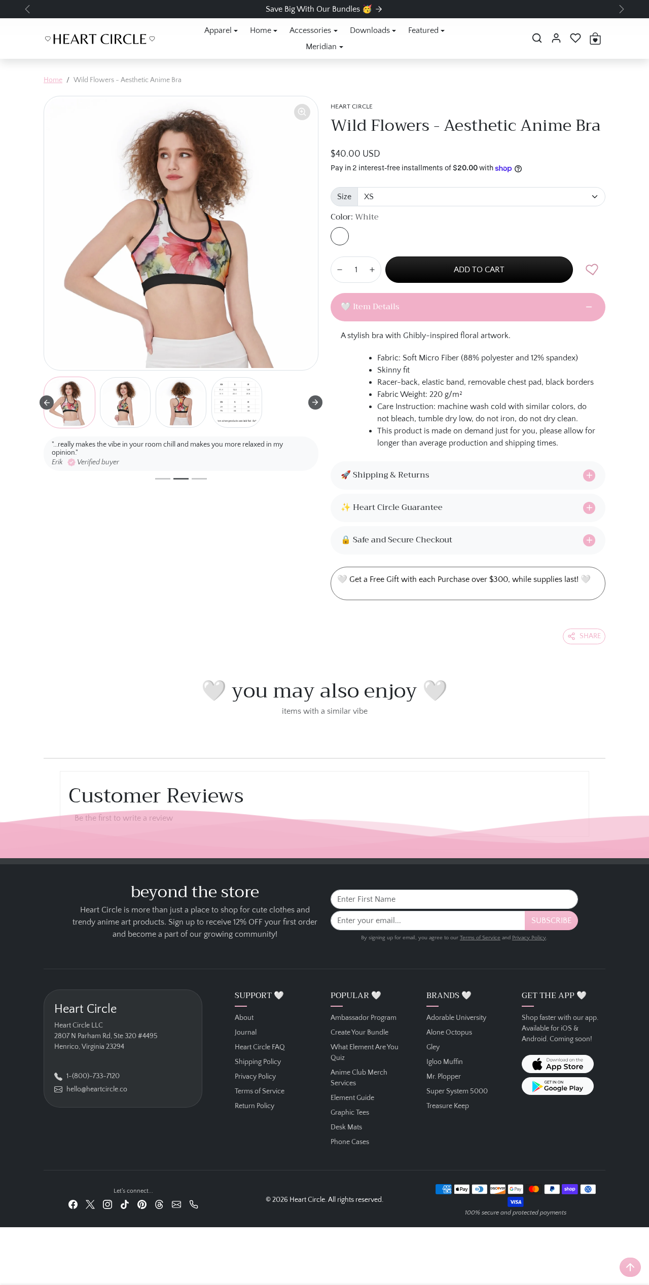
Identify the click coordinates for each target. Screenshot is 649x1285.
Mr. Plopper (443, 1077)
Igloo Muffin (444, 1062)
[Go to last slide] (47, 402)
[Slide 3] (199, 479)
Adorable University (456, 1018)
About (244, 1018)
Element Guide (352, 1098)
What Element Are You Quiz (365, 1052)
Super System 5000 (457, 1091)
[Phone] (193, 1204)
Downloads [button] (370, 30)
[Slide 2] (181, 479)
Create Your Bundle (359, 1033)
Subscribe (551, 920)
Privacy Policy (529, 938)
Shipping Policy (258, 1062)
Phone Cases (350, 1142)
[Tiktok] (124, 1204)
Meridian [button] (321, 46)
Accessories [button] (310, 30)
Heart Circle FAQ (260, 1047)
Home (53, 80)
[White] (340, 236)
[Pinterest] (142, 1204)
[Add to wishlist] (592, 269)
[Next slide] (315, 402)
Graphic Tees (350, 1113)
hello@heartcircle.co (96, 1089)
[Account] (556, 38)
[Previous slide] (47, 734)
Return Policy (254, 1106)
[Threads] (159, 1204)
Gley (433, 1047)
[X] (90, 1204)
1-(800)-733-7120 (93, 1076)
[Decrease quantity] (340, 269)
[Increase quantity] (372, 269)
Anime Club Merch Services (359, 1078)
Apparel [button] (218, 30)
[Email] (176, 1204)
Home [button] (260, 30)
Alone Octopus (449, 1033)
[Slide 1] (162, 479)
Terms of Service (480, 938)
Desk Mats (346, 1127)
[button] (537, 38)
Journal (246, 1033)
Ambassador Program (363, 1018)
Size (344, 196)
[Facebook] (73, 1204)
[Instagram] (107, 1204)
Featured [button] (423, 30)
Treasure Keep (447, 1106)
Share (590, 636)
